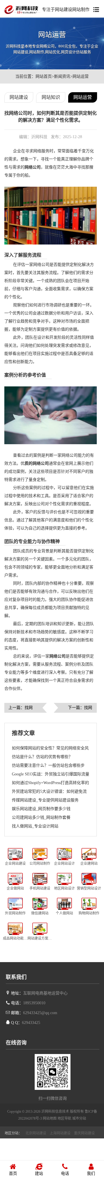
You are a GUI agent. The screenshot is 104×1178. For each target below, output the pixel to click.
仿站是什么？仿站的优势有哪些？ (42, 757)
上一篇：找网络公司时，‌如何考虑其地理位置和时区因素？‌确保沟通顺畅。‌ (20, 709)
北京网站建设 (35, 1133)
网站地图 (50, 1118)
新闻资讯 (62, 76)
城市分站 (79, 1118)
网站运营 (81, 76)
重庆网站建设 (84, 1133)
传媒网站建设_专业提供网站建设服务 (45, 800)
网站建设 (19, 97)
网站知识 (51, 97)
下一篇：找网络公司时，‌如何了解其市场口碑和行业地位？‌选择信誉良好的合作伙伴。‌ (80, 709)
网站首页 (44, 76)
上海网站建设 (60, 1133)
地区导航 (64, 1118)
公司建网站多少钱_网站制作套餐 (41, 817)
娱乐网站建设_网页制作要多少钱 (41, 809)
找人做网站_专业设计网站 (35, 826)
